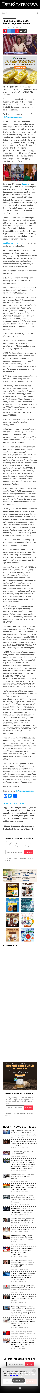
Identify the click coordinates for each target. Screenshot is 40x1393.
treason (20, 821)
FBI (4, 816)
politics (6, 821)
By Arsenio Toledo (24, 1204)
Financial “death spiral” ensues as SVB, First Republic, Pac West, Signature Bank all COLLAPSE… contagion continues (23, 1276)
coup (33, 810)
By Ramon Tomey (23, 1181)
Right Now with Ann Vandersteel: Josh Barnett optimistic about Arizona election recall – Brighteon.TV (22, 1251)
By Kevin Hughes (23, 1137)
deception (7, 813)
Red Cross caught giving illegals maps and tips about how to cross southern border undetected (23, 1288)
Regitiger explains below (13, 243)
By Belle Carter (23, 1256)
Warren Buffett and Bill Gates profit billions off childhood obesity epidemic (23, 1298)
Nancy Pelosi (28, 818)
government (29, 816)
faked (24, 813)
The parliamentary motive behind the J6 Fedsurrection (22, 1153)
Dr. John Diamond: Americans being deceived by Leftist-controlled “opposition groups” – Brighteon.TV (23, 1133)
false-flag (32, 813)
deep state (16, 813)
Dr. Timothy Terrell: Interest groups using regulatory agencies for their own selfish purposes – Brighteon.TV (23, 1322)
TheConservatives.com (12, 117)
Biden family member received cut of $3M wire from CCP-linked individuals (23, 1177)
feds (21, 816)
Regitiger (26, 184)
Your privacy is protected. (12, 858)
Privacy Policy (14, 1376)
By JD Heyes (22, 1315)
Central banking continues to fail (22, 1229)
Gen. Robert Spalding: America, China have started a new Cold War (23, 1333)
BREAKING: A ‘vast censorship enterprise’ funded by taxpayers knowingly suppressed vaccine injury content (22, 1264)
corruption (25, 810)
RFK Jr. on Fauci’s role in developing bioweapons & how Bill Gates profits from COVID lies (24, 1143)
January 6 (18, 818)
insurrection (8, 818)
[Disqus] (20, 976)
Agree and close (18, 1380)
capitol (33, 808)
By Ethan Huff (22, 1171)
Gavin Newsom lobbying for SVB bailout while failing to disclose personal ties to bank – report (22, 1221)
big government (22, 808)
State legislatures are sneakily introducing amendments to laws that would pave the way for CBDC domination (23, 1199)
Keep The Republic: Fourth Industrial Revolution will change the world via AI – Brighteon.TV (22, 1210)
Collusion (6, 810)
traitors (13, 821)
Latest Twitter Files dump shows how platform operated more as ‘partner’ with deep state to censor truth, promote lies (23, 1343)
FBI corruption (12, 816)
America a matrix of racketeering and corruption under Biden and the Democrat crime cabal (23, 1187)
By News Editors (23, 1148)
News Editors (18, 27)
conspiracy (15, 810)
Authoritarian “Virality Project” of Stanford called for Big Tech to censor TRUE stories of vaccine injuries (22, 1239)
